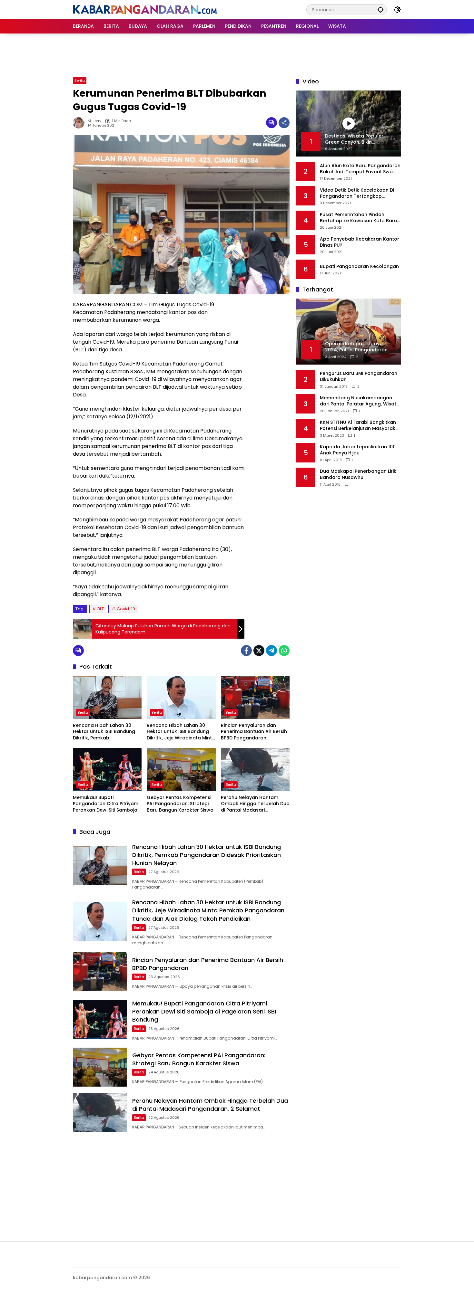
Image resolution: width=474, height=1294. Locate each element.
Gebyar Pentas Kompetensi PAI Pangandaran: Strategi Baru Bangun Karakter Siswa (180, 803)
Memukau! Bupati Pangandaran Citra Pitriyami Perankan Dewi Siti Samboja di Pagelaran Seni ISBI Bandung (106, 804)
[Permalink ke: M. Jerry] (80, 122)
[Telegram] (271, 650)
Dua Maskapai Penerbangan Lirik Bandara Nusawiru (358, 474)
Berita (79, 80)
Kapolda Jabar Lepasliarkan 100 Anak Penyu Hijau (358, 450)
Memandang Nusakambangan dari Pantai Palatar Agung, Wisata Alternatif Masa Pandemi (360, 401)
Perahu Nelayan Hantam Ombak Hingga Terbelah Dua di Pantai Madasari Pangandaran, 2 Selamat (255, 804)
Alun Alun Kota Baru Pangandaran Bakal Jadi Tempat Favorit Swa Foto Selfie (360, 168)
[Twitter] (258, 650)
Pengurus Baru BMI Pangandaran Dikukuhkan (358, 376)
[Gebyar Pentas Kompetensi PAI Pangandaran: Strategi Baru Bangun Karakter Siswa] (181, 769)
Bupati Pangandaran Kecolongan (359, 266)
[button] (380, 9)
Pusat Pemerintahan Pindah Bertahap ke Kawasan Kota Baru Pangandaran (358, 217)
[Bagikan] (284, 122)
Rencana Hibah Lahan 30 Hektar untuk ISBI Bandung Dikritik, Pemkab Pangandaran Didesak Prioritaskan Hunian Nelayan (106, 731)
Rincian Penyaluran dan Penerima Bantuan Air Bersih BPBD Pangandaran (254, 731)
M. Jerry (94, 121)
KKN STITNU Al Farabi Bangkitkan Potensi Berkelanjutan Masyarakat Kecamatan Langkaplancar (360, 425)
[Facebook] (246, 650)
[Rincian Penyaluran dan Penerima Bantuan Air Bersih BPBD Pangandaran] (255, 697)
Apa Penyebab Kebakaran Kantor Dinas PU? (359, 242)
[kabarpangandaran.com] (145, 9)
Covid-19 (126, 609)
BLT (100, 609)
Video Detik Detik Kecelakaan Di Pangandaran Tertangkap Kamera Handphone (357, 193)
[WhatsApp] (284, 650)
